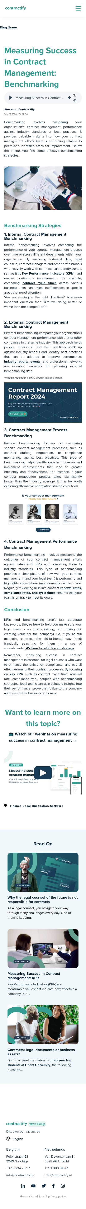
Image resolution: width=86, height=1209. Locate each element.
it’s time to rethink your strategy (50, 648)
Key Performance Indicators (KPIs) (48, 273)
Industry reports (16, 361)
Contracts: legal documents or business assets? (41, 1052)
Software (56, 806)
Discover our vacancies (23, 1131)
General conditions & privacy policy (43, 1196)
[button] (78, 8)
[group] (43, 98)
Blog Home (8, 27)
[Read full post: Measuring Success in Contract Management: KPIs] (43, 948)
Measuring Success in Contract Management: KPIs (34, 976)
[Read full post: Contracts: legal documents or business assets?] (43, 1024)
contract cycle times (40, 283)
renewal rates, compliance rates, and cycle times (43, 590)
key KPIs (16, 674)
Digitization (40, 806)
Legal (27, 806)
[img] (69, 97)
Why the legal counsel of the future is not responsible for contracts (43, 899)
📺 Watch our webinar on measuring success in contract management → (43, 737)
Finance (16, 806)
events (35, 361)
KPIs (7, 619)
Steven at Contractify (19, 109)
